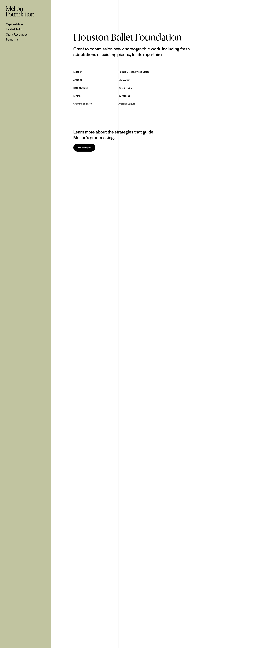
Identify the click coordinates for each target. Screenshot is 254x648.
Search (10, 39)
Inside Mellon (14, 29)
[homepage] (20, 11)
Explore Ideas (15, 24)
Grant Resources (17, 34)
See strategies (84, 147)
